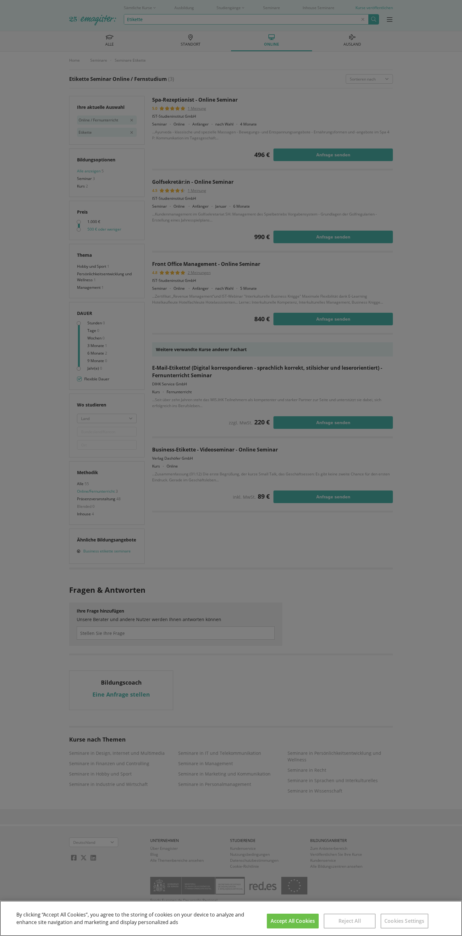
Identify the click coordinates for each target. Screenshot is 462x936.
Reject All (349, 920)
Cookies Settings (404, 920)
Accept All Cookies (293, 920)
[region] (231, 918)
